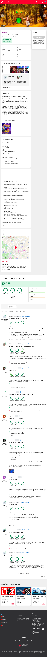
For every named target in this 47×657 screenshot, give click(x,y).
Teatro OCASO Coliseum (9, 234)
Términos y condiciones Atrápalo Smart (23, 620)
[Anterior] (2, 15)
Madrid (10, 28)
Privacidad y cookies (20, 622)
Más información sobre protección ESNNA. (19, 653)
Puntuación (22, 311)
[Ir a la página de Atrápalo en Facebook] (23, 640)
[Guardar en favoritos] (45, 6)
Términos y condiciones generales (23, 618)
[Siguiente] (44, 15)
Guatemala (4, 622)
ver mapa (19, 36)
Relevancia (11, 311)
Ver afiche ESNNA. (32, 653)
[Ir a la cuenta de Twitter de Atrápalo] (19, 640)
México (3, 624)
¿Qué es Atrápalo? (20, 615)
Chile (3, 616)
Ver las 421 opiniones (6, 87)
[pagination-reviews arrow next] (31, 576)
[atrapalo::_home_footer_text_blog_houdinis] (15, 640)
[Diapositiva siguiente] (28, 69)
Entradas (2, 28)
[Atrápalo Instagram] (27, 640)
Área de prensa (19, 616)
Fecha (16, 311)
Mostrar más (5, 117)
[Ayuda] (42, 2)
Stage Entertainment (10, 120)
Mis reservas (34, 615)
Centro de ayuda (35, 616)
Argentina (4, 614)
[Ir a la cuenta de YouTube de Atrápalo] (31, 640)
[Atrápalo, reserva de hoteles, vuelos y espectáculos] (2, 2)
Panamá (4, 625)
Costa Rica (4, 619)
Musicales (15, 28)
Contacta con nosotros (36, 618)
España (7, 28)
